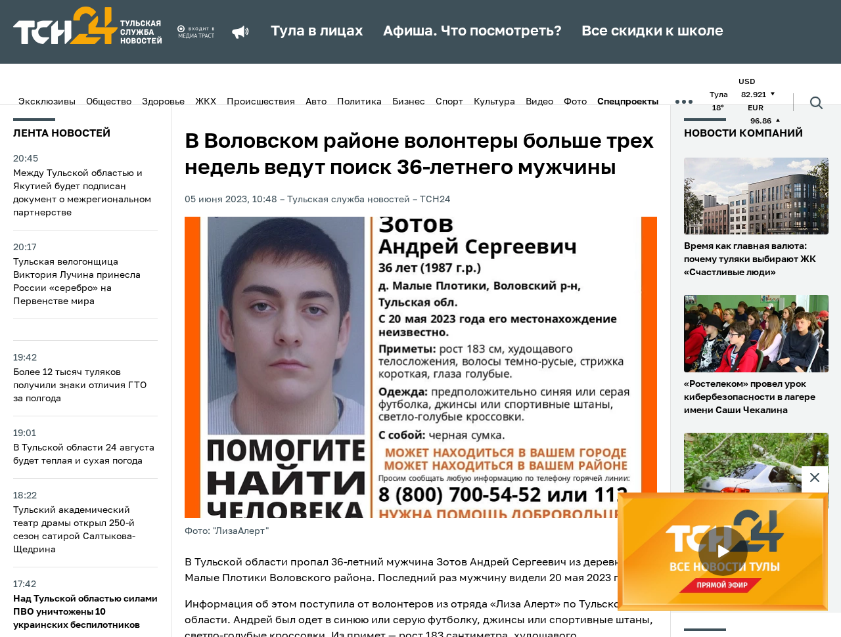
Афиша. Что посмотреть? (472, 31)
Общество (108, 101)
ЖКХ (205, 101)
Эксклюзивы (47, 101)
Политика (359, 101)
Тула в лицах (317, 31)
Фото (575, 101)
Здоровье (163, 101)
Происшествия (261, 101)
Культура (494, 101)
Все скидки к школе (652, 31)
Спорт (449, 101)
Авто (316, 101)
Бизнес (408, 101)
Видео (539, 101)
